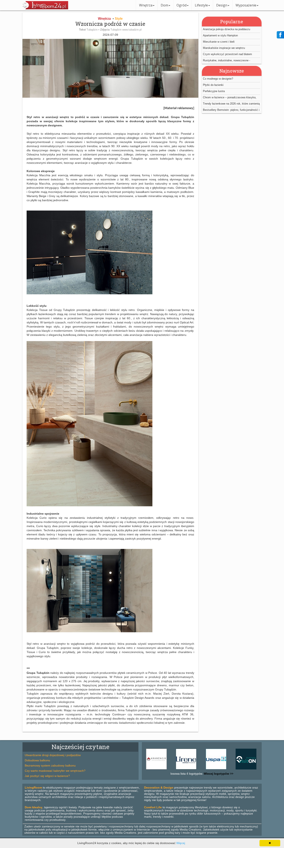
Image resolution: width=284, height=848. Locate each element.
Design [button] (221, 5)
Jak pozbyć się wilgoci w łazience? (47, 776)
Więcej (180, 843)
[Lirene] (168, 769)
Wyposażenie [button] (246, 5)
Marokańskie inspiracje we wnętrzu (224, 47)
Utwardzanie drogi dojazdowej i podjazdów (53, 755)
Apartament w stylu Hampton (220, 35)
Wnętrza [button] (145, 5)
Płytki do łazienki (213, 84)
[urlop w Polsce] (228, 769)
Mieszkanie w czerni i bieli (219, 41)
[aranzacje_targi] (258, 769)
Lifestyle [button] (201, 5)
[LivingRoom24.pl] (45, 8)
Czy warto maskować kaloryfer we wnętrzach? (55, 770)
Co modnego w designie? (218, 78)
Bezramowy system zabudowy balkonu (50, 765)
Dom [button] (164, 5)
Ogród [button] (181, 5)
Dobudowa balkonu (37, 760)
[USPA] (198, 769)
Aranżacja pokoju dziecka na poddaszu (226, 29)
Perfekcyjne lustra (214, 91)
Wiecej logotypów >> (218, 773)
